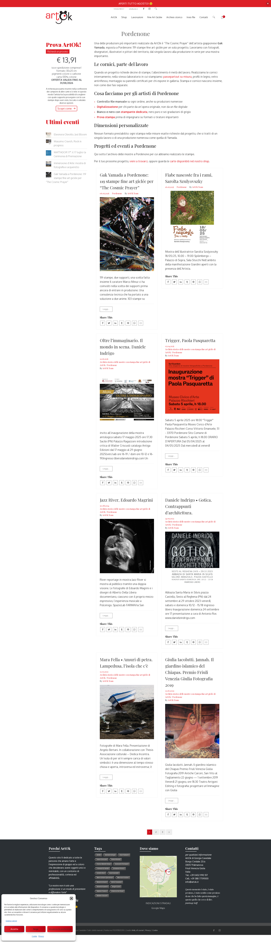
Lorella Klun (101, 873)
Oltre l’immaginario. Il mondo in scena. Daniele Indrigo (123, 347)
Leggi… (106, 309)
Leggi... (171, 456)
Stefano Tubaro (102, 891)
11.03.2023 (104, 671)
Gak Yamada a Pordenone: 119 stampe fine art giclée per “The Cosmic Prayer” (126, 181)
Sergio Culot (116, 887)
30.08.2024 (104, 505)
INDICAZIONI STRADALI (158, 903)
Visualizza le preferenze (60, 929)
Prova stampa (106, 117)
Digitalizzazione (107, 106)
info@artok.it (133, 9)
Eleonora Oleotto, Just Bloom (70, 134)
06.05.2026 (104, 193)
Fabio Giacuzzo (102, 860)
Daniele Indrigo (110, 855)
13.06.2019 (169, 690)
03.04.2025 (169, 346)
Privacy (41, 936)
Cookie (34, 936)
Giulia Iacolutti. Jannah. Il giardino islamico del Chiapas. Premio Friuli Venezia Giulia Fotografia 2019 (189, 672)
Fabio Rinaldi (116, 860)
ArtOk (98, 855)
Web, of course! (138, 930)
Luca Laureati (114, 873)
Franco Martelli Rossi (104, 864)
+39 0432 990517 (118, 9)
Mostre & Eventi (102, 882)
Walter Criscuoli (102, 896)
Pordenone (117, 193)
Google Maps (158, 908)
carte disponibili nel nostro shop (189, 161)
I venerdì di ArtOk (103, 869)
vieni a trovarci (139, 161)
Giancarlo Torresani (121, 864)
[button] (71, 898)
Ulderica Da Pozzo (117, 891)
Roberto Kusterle (102, 887)
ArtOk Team (132, 193)
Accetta (14, 929)
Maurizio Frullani (123, 878)
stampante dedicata (134, 111)
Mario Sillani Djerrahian (105, 878)
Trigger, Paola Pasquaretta (190, 340)
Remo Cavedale (117, 882)
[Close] (268, 3)
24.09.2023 (169, 518)
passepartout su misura (177, 76)
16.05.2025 (169, 187)
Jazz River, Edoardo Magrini (126, 500)
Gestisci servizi (11, 921)
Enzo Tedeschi (124, 855)
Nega (35, 929)
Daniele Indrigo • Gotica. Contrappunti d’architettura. (188, 506)
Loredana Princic (118, 869)
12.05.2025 (104, 359)
